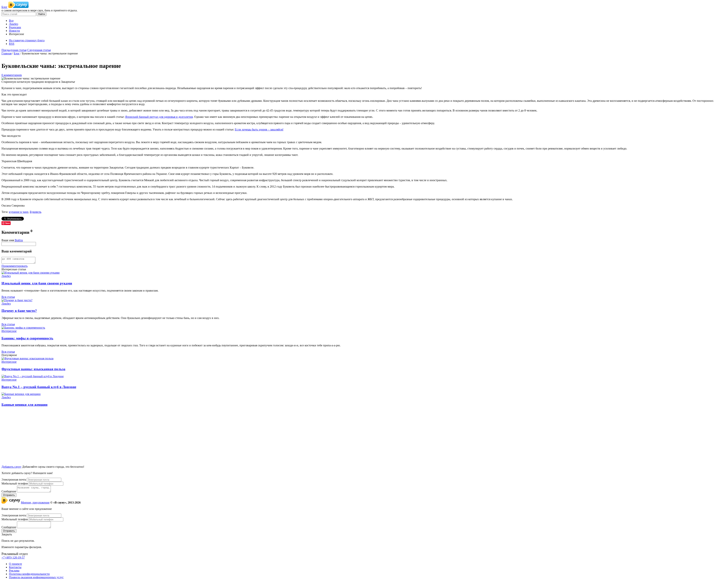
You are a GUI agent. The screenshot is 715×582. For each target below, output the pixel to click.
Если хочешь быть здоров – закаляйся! (259, 129)
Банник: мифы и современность (27, 338)
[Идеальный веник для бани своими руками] (30, 272)
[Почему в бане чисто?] (16, 300)
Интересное (9, 331)
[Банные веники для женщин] (21, 394)
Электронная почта (13, 479)
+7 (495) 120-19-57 (13, 557)
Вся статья (8, 296)
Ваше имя (7, 240)
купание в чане (18, 211)
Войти (19, 240)
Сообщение (8, 491)
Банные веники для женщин (24, 405)
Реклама (14, 570)
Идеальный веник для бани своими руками (36, 283)
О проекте (15, 563)
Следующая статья (39, 50)
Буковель (35, 211)
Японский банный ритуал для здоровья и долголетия (159, 116)
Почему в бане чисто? (19, 311)
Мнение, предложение (35, 502)
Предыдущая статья (13, 50)
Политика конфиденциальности (29, 573)
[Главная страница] (18, 7)
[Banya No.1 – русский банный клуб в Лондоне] (32, 376)
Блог (4, 7)
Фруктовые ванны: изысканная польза (33, 369)
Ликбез (6, 276)
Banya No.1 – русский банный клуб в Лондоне (38, 387)
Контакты (15, 567)
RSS (11, 43)
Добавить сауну (11, 466)
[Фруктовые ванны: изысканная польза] (27, 358)
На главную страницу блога (27, 40)
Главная (6, 53)
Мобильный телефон (14, 483)
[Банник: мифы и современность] (23, 327)
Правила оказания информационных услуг (36, 577)
